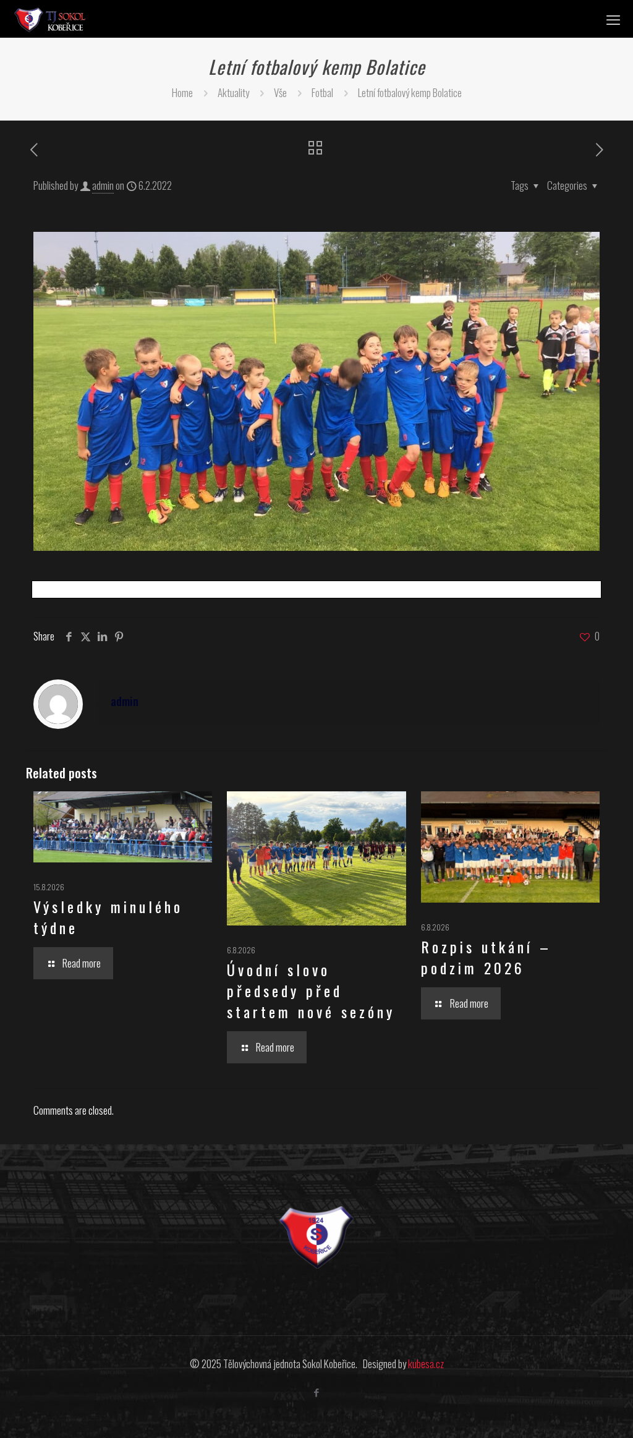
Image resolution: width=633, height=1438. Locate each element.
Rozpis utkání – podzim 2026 (486, 957)
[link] (316, 1237)
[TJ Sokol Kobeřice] (49, 18)
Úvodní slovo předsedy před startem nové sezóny (311, 990)
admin (103, 185)
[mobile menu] (613, 18)
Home (182, 92)
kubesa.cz (426, 1363)
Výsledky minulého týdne (108, 916)
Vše (280, 92)
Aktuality (233, 92)
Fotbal (322, 92)
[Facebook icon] (316, 1391)
